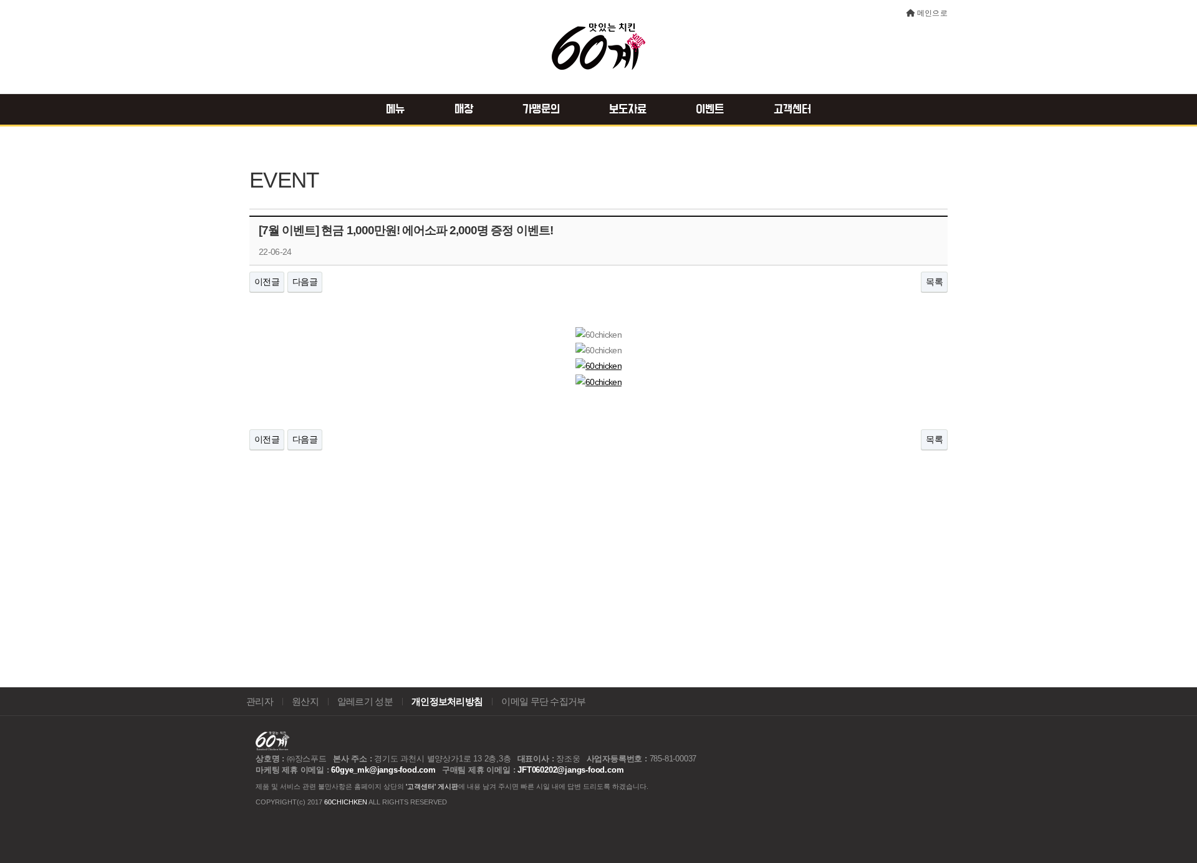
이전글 (266, 282)
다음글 (304, 282)
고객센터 (792, 109)
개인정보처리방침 (447, 702)
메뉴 (395, 109)
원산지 (305, 702)
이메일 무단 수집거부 (543, 702)
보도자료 (628, 109)
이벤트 (710, 109)
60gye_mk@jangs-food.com (383, 770)
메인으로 (932, 13)
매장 (463, 109)
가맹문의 (541, 109)
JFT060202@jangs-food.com (570, 770)
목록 (934, 282)
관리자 (259, 702)
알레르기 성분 (365, 702)
